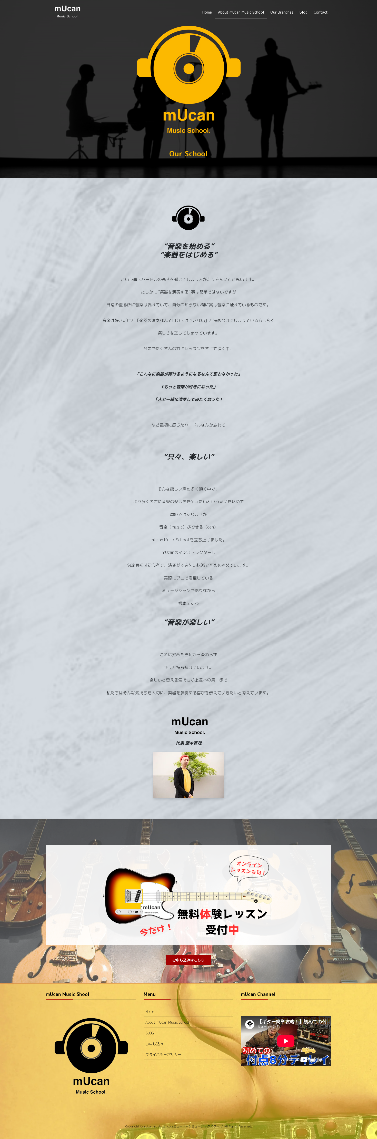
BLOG (149, 1033)
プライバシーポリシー (163, 1054)
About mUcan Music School (167, 1022)
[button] (188, 960)
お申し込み (154, 1043)
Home (149, 1011)
